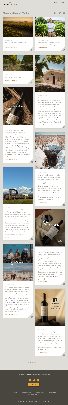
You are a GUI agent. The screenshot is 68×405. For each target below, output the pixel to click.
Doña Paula (10, 4)
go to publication (10, 159)
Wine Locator (26, 393)
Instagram (64, 13)
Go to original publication (32, 162)
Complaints (52, 393)
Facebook (55, 13)
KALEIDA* (47, 401)
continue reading (10, 47)
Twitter (59, 13)
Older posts (33, 362)
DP (31, 50)
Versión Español (33, 395)
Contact (14, 393)
